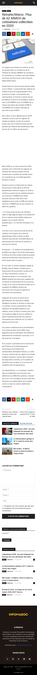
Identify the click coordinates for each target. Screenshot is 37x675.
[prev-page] (3, 458)
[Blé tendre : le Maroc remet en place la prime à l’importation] (7, 451)
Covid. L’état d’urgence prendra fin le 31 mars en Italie (27, 414)
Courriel (5, 533)
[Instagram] (13, 659)
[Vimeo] (24, 659)
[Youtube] (30, 659)
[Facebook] (4, 34)
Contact (18, 669)
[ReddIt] (28, 34)
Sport (4, 595)
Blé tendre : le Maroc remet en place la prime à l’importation (23, 451)
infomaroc (7, 29)
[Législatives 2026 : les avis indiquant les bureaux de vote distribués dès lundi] (7, 431)
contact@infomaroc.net (24, 645)
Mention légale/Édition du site (23, 667)
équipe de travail (8, 667)
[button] (3, 3)
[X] (9, 34)
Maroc (10, 8)
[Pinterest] (14, 34)
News (9, 11)
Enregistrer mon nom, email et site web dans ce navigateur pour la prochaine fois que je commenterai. (18, 508)
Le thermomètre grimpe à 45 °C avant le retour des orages (23, 441)
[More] (32, 34)
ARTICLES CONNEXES (10, 423)
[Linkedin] (23, 34)
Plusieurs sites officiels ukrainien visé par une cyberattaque (10, 414)
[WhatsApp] (18, 34)
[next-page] (6, 458)
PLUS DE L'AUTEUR (26, 423)
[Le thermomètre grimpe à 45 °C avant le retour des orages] (7, 441)
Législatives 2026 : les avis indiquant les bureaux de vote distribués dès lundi (24, 431)
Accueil (4, 8)
